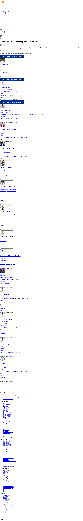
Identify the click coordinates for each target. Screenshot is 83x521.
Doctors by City (5, 434)
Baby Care (5, 473)
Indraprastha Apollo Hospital (8, 488)
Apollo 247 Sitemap (6, 416)
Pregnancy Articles (6, 506)
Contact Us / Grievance (7, 404)
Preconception (5, 496)
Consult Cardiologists (6, 447)
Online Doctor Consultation (8, 428)
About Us (4, 403)
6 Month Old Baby (6, 513)
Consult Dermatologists (7, 443)
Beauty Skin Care (6, 476)
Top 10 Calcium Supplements (8, 399)
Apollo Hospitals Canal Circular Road (9, 491)
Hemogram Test (5, 459)
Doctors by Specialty (6, 433)
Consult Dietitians (6, 448)
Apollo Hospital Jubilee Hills (8, 486)
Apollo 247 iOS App (6, 413)
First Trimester (5, 500)
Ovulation (4, 503)
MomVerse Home (6, 495)
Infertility (4, 504)
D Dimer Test (5, 462)
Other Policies (5, 411)
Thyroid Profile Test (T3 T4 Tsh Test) (9, 461)
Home (1, 18)
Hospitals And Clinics (7, 420)
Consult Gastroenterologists (8, 446)
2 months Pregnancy (6, 509)
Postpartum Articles (6, 507)
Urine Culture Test (6, 463)
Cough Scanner (5, 431)
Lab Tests (4, 10)
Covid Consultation (6, 441)
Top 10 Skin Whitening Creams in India (10, 398)
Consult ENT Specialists (7, 449)
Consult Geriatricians (6, 450)
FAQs (4, 405)
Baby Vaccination (6, 512)
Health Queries (5, 406)
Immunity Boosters (6, 477)
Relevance (4, 45)
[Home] (2, 2)
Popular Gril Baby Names (7, 514)
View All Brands (6, 470)
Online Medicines (6, 430)
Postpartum (5, 498)
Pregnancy (4, 497)
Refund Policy (5, 409)
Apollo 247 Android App (7, 412)
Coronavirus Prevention (7, 478)
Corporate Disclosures (7, 414)
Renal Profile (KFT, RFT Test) (8, 458)
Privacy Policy (5, 410)
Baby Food (5, 511)
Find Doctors (5, 9)
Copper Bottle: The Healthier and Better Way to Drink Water (13, 397)
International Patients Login (8, 437)
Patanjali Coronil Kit (6, 480)
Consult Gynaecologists (7, 445)
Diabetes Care (5, 479)
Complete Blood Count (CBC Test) (9, 464)
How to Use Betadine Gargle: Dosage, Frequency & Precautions (14, 395)
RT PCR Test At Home (7, 456)
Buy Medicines (5, 8)
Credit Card (5, 14)
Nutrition (4, 474)
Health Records (5, 12)
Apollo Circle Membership (7, 429)
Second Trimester (6, 501)
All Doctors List (5, 435)
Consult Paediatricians (7, 444)
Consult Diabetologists (7, 451)
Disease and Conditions (7, 421)
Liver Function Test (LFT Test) (8, 466)
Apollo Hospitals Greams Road (8, 487)
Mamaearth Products (6, 481)
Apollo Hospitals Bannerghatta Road (9, 489)
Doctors (4, 18)
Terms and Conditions (7, 407)
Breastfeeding (5, 510)
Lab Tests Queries (6, 423)
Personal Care (5, 472)
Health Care (5, 471)
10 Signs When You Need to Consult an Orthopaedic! (12, 396)
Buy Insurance (5, 16)
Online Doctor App (6, 417)
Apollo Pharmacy (6, 419)
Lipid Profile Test (6, 460)
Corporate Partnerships (7, 415)
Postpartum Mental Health (7, 505)
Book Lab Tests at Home (7, 457)
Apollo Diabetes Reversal (7, 436)
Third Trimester (5, 502)
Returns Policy (5, 408)
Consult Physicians (6, 442)
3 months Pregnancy (6, 508)
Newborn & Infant (6, 499)
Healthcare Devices (6, 475)
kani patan (7, 18)
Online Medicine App (6, 418)
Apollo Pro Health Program (8, 432)
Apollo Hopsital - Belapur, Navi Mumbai (10, 490)
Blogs (4, 422)
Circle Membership (6, 11)
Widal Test (4, 465)
